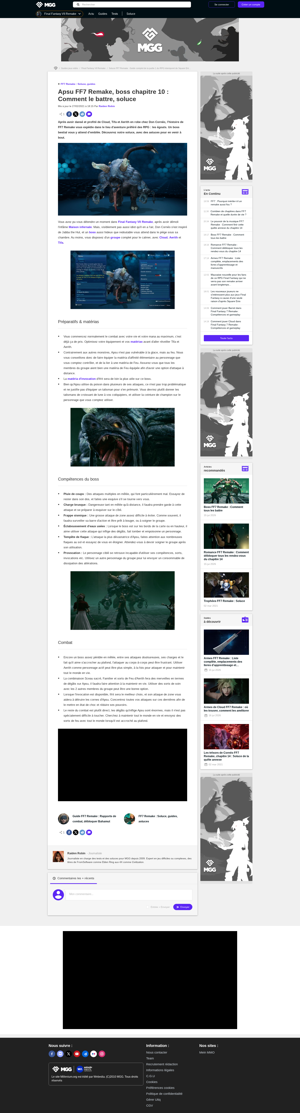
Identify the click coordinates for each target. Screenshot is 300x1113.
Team (150, 1058)
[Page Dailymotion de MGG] (85, 1054)
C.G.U (150, 1076)
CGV (149, 1105)
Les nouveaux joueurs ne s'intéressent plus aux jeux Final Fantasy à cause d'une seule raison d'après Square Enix (228, 296)
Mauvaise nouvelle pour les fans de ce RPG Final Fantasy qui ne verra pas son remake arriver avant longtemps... (228, 279)
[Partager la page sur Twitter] (75, 114)
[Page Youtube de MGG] (77, 1054)
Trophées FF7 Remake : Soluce (224, 601)
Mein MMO (207, 1052)
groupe (115, 237)
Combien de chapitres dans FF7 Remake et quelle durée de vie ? (228, 213)
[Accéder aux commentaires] (89, 114)
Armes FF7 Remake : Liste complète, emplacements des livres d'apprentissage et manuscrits (227, 263)
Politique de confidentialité (164, 1093)
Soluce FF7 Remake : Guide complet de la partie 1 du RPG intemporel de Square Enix (149, 68)
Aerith (173, 237)
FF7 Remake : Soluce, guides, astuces (158, 819)
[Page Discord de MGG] (60, 1054)
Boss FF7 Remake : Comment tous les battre (227, 236)
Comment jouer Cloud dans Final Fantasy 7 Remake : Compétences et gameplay (226, 324)
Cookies (151, 1082)
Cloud (163, 237)
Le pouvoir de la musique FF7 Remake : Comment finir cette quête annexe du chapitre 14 (227, 224)
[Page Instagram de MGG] (102, 1054)
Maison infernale (80, 227)
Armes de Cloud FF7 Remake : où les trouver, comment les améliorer (226, 709)
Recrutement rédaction (162, 1064)
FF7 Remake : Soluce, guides (77, 84)
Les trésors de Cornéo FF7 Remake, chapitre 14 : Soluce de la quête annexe (226, 756)
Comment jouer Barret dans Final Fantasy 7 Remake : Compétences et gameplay (226, 311)
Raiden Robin (107, 106)
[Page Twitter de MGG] (68, 1054)
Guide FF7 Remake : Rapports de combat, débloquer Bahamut (94, 819)
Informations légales (160, 1070)
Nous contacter (156, 1052)
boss (92, 232)
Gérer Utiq (153, 1099)
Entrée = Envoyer (160, 907)
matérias (137, 341)
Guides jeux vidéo (69, 68)
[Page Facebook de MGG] (52, 1054)
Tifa (60, 242)
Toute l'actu (226, 338)
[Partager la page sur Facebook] (69, 114)
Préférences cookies (160, 1088)
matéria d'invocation (82, 378)
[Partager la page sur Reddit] (82, 114)
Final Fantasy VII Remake (93, 68)
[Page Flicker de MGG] (93, 1054)
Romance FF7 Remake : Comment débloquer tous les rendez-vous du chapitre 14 (227, 248)
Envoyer (184, 907)
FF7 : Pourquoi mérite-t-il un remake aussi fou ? (226, 203)
